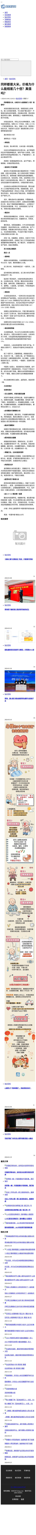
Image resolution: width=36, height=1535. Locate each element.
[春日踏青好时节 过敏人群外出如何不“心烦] (20, 1276)
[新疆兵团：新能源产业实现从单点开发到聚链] (20, 1453)
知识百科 (8, 17)
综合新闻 (8, 15)
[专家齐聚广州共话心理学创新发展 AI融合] (20, 1120)
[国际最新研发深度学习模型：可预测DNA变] (20, 636)
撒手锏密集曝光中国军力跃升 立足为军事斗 (19, 1331)
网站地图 (18, 1496)
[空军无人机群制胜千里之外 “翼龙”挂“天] (19, 1314)
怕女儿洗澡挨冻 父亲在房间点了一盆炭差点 (19, 1293)
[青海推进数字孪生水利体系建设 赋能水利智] (20, 1238)
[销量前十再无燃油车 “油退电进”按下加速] (19, 1440)
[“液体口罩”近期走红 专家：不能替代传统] (20, 537)
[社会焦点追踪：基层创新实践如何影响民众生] (20, 1351)
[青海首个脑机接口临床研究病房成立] (20, 591)
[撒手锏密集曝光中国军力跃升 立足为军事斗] (20, 1327)
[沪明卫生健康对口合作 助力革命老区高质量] (20, 1303)
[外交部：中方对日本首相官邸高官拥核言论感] (20, 1263)
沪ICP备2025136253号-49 (18, 1487)
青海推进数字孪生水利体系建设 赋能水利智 (19, 1242)
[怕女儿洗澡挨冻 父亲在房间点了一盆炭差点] (20, 1289)
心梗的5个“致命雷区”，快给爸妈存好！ (18, 1088)
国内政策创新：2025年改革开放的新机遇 (18, 1227)
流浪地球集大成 (10, 1392)
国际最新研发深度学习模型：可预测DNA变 (19, 650)
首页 (6, 12)
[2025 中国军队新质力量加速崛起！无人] (19, 1338)
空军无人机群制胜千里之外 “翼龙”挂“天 (18, 1317)
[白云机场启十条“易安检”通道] (15, 1364)
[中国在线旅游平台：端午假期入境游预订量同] (20, 1426)
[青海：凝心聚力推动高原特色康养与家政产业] (20, 681)
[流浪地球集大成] (11, 1389)
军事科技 (8, 19)
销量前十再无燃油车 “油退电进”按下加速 (18, 1443)
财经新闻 (8, 26)
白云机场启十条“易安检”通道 (14, 1368)
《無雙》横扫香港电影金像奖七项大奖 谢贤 (19, 1417)
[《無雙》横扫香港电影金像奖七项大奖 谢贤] (20, 1413)
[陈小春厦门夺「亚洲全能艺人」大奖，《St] (19, 1400)
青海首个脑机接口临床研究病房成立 (17, 609)
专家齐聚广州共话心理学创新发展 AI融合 (19, 1138)
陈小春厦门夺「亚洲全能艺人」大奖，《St (19, 1403)
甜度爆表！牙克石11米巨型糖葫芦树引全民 (19, 1382)
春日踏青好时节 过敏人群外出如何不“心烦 (19, 1280)
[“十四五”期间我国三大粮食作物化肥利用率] (20, 1249)
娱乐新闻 (8, 24)
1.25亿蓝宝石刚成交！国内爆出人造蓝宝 (18, 1219)
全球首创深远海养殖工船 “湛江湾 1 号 (17, 1210)
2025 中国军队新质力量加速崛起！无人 (18, 1342)
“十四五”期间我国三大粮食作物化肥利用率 (19, 1253)
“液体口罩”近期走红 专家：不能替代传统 (19, 559)
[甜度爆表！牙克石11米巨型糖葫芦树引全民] (20, 1378)
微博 (22, 1499)
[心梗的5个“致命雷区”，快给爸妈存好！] (20, 902)
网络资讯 (8, 22)
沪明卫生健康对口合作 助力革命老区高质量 (19, 1306)
